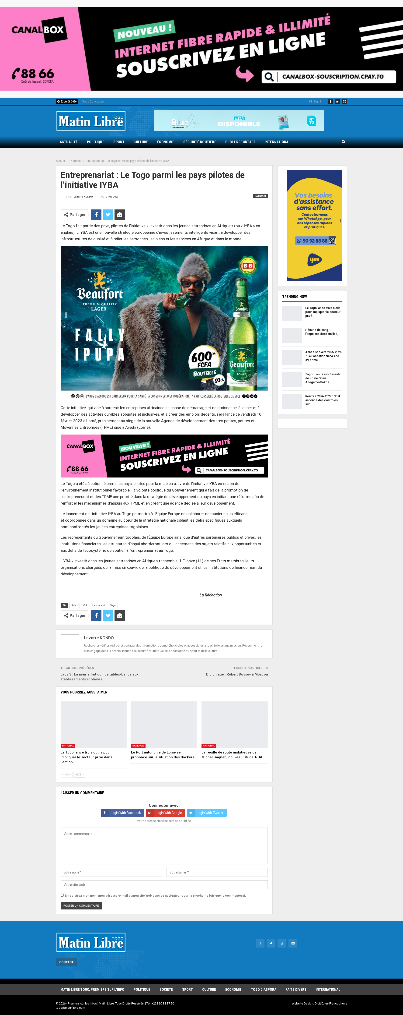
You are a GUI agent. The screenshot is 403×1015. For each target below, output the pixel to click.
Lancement (98, 605)
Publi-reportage (240, 142)
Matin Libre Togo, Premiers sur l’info (92, 989)
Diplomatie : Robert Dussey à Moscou (237, 674)
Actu (74, 605)
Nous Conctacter (93, 101)
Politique (95, 142)
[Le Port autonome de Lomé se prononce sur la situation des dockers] (164, 724)
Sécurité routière (199, 142)
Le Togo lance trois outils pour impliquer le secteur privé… (322, 312)
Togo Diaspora (263, 989)
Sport (119, 142)
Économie (165, 142)
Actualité (69, 142)
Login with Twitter (210, 813)
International (277, 142)
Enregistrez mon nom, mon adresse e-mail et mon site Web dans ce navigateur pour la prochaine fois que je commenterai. (155, 895)
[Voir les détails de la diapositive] (201, 49)
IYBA (84, 605)
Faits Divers (296, 989)
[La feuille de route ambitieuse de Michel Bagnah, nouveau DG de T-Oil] (235, 724)
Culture (141, 142)
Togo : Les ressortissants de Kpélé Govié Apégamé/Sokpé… (322, 378)
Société (166, 989)
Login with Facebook (126, 813)
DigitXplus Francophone (331, 1003)
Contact (66, 962)
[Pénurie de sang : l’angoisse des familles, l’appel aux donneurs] (292, 335)
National (260, 196)
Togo (112, 605)
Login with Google (169, 813)
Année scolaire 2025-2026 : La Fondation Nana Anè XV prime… (323, 356)
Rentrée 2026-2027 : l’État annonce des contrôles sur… (322, 400)
